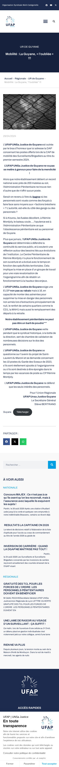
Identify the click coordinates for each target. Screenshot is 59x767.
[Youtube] (51, 5)
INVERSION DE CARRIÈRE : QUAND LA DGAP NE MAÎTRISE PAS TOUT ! (26, 548)
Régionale (20, 78)
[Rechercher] (52, 465)
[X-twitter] (56, 5)
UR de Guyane (29, 46)
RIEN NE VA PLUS (14, 644)
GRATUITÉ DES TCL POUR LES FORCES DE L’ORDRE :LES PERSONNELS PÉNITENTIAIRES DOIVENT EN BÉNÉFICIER (23, 588)
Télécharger (23, 412)
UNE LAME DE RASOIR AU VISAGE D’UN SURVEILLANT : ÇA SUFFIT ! (24, 622)
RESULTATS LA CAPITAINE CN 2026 (26, 525)
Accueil (8, 78)
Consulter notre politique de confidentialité (24, 753)
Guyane (7, 412)
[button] (45, 21)
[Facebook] (46, 5)
